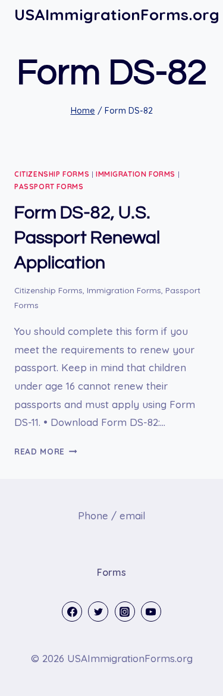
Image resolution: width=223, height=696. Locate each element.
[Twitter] (98, 611)
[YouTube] (151, 611)
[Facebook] (72, 611)
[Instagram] (125, 611)
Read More (45, 451)
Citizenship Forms (51, 174)
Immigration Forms (135, 174)
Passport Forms (48, 186)
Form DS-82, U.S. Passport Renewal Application (87, 237)
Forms (111, 572)
